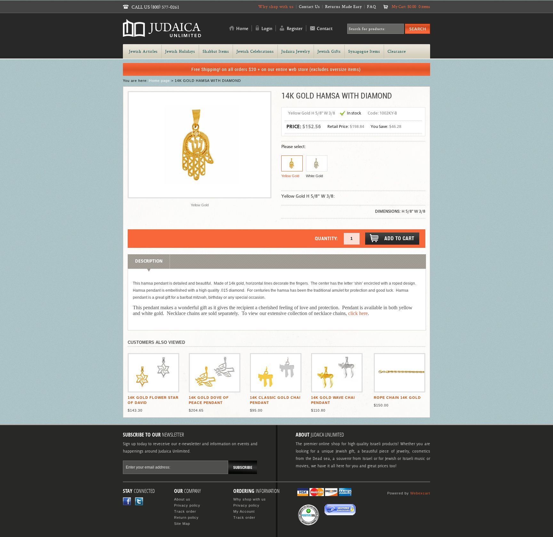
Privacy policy (187, 505)
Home (242, 28)
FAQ (371, 6)
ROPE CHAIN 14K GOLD (397, 397)
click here (358, 313)
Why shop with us (276, 6)
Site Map (182, 523)
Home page (159, 81)
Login (266, 28)
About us (182, 499)
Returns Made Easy (343, 6)
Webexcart (420, 493)
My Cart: (411, 6)
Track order (185, 511)
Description (149, 261)
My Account (244, 511)
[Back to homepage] (162, 34)
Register (295, 28)
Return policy (186, 517)
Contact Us (309, 6)
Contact (325, 28)
